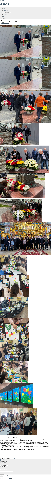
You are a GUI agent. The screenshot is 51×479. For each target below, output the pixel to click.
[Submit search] (7, 475)
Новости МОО (7, 23)
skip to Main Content (2, 0)
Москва (4, 23)
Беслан (2, 23)
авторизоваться (13, 458)
